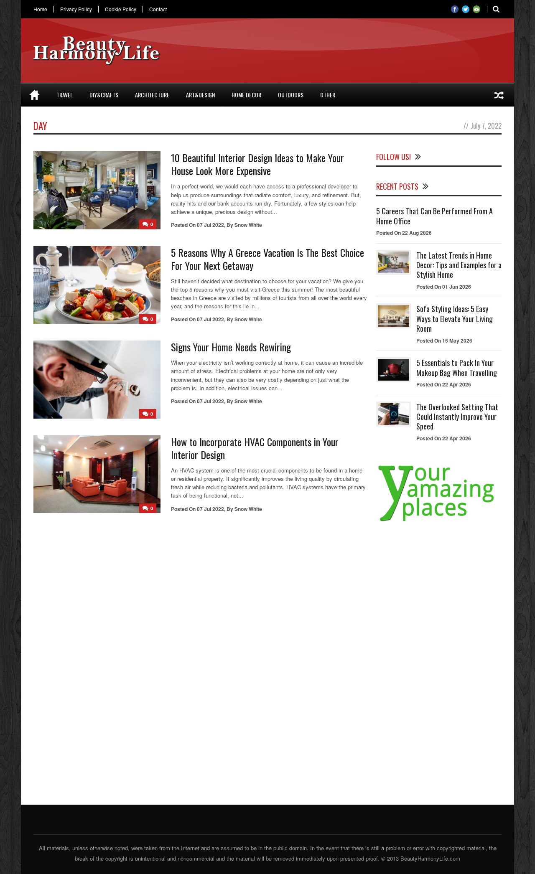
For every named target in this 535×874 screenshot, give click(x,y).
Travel (64, 94)
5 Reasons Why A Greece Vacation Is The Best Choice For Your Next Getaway (267, 259)
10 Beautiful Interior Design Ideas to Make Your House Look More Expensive (257, 164)
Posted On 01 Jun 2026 (443, 286)
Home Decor (246, 94)
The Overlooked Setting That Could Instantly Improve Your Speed (457, 416)
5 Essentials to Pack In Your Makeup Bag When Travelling (456, 367)
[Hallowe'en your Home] (499, 95)
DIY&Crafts (103, 94)
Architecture (152, 94)
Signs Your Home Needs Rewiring (231, 346)
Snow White (248, 225)
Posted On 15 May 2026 (444, 340)
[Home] (34, 95)
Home (40, 9)
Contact (158, 9)
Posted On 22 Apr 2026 (443, 384)
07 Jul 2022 (210, 225)
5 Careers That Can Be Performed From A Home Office (434, 216)
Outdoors (290, 94)
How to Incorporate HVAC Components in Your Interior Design (255, 448)
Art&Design (200, 94)
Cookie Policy (120, 9)
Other (327, 94)
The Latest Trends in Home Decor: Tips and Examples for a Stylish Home (459, 265)
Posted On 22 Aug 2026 (404, 232)
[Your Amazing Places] (439, 521)
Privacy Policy (76, 9)
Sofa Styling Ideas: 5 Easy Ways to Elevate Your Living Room (454, 318)
